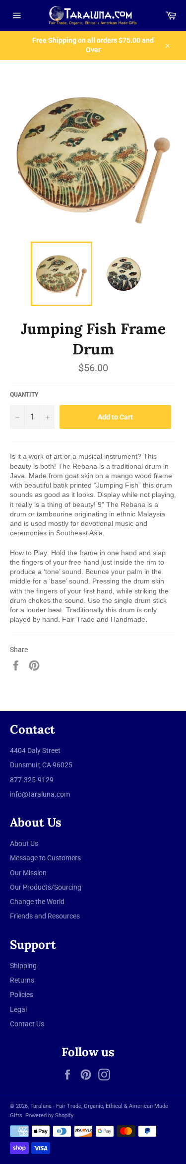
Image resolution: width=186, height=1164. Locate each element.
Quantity (24, 394)
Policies (21, 994)
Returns (22, 980)
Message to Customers (45, 858)
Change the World (37, 902)
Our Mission (28, 873)
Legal (18, 1009)
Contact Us (27, 1024)
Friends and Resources (45, 916)
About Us (24, 843)
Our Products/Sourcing (45, 887)
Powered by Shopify (49, 1115)
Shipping (23, 966)
